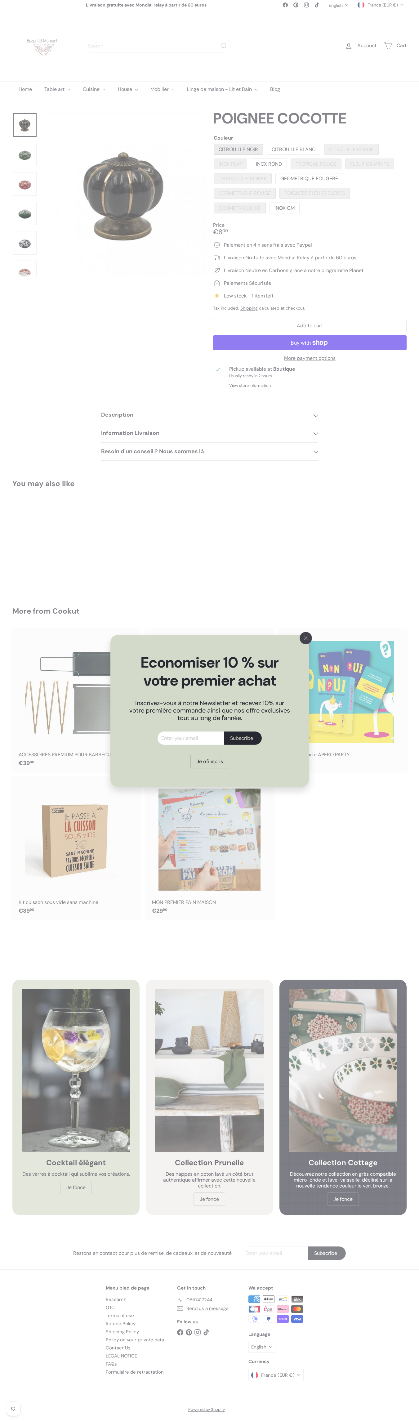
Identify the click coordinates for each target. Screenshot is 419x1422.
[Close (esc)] (306, 638)
